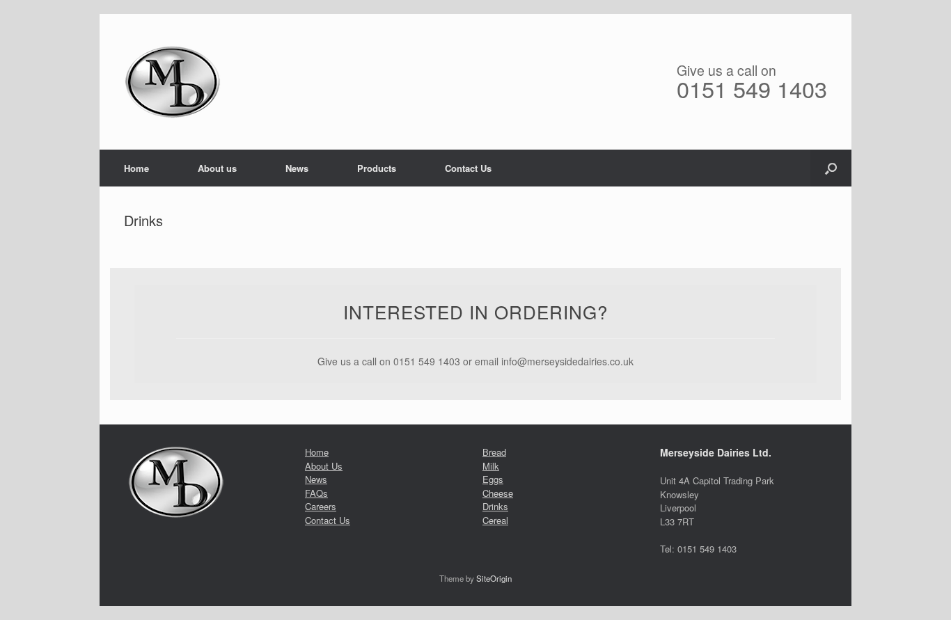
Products (376, 168)
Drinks (495, 506)
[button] (830, 168)
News (296, 168)
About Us (324, 465)
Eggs (492, 479)
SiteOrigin (494, 578)
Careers (320, 506)
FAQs (316, 493)
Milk (490, 465)
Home (136, 168)
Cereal (495, 520)
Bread (494, 452)
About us (217, 168)
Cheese (497, 493)
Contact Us (468, 168)
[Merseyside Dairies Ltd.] (172, 81)
